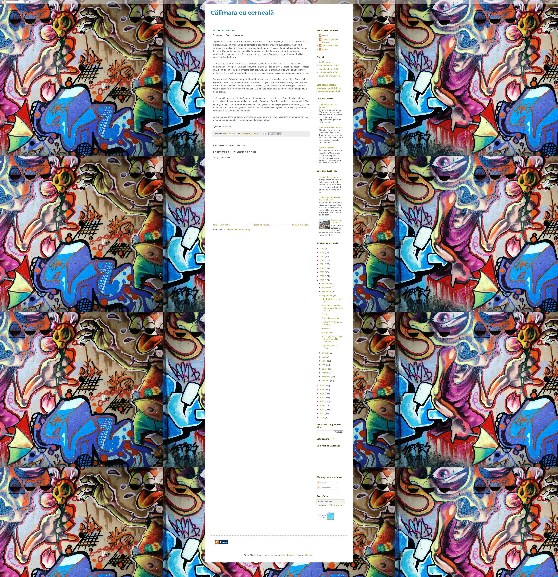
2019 (322, 272)
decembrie (327, 283)
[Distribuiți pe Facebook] (277, 133)
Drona (324, 314)
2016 (322, 386)
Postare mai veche (300, 225)
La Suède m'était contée (330, 76)
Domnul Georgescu (330, 318)
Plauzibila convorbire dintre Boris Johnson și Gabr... (332, 307)
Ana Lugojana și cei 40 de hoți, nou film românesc (332, 339)
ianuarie (326, 380)
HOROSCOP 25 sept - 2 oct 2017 (332, 323)
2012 (322, 401)
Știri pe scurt (327, 332)
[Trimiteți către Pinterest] (280, 133)
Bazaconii (326, 328)
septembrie (327, 295)
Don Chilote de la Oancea (330, 40)
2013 (322, 397)
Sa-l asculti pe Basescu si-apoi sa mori (329, 198)
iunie (324, 361)
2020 (322, 268)
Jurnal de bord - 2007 (329, 69)
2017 (322, 280)
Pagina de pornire (261, 225)
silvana (325, 49)
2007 (322, 413)
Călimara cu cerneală (242, 12)
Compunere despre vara (330, 127)
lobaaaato (290, 555)
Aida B (325, 35)
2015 (322, 389)
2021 (322, 264)
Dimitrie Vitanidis (326, 148)
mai (324, 365)
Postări (323, 482)
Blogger (309, 555)
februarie (326, 377)
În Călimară (324, 62)
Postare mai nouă (221, 225)
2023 (322, 256)
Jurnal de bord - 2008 (329, 72)
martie (325, 373)
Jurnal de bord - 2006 (329, 65)
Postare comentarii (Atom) (238, 229)
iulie (324, 357)
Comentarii (325, 488)
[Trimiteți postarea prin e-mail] (264, 134)
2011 (322, 405)
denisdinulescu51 (330, 45)
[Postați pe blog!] (272, 133)
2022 (322, 260)
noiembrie (327, 287)
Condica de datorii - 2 (336, 221)
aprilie (325, 369)
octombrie (327, 291)
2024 (322, 252)
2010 (322, 409)
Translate (338, 505)
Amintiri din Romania (328, 177)
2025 (322, 248)
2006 (322, 417)
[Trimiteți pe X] (274, 133)
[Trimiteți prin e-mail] (269, 133)
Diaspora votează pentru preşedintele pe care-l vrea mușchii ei (328, 88)
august (325, 353)
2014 (322, 393)
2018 (322, 276)
